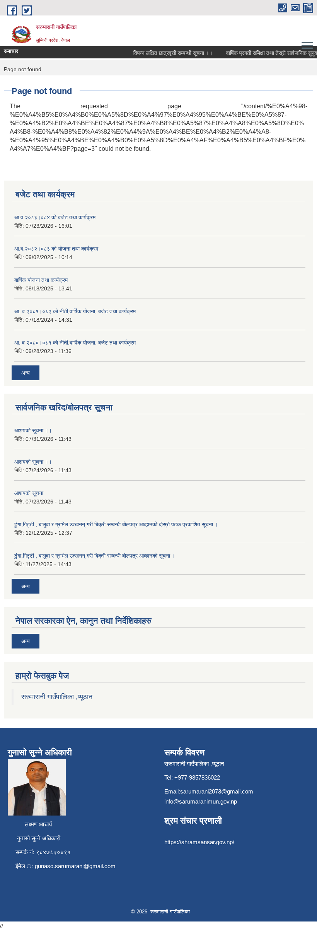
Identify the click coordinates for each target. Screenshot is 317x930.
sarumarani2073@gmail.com (216, 791)
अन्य (25, 373)
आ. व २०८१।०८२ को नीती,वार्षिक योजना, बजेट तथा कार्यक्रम (75, 311)
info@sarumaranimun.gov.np (200, 801)
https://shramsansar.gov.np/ (199, 842)
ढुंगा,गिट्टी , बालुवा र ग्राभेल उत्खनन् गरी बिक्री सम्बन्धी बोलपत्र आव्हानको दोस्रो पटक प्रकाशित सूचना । (116, 524)
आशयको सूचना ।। (33, 430)
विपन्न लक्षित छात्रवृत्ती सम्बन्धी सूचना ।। (168, 53)
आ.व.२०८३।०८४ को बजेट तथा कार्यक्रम (54, 217)
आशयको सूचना (28, 493)
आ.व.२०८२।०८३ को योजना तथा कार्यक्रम (56, 249)
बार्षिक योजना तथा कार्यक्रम (41, 280)
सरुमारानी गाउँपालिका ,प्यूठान (56, 697)
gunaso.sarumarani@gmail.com (75, 866)
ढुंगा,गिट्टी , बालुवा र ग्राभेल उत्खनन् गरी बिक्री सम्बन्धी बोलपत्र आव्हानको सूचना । (94, 556)
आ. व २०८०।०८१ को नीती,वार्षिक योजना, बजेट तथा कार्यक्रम (75, 343)
